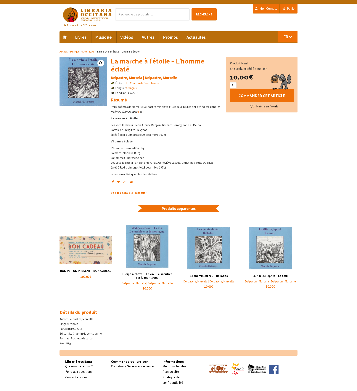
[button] (100, 63)
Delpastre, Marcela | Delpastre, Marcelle (144, 77)
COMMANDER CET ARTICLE (262, 95)
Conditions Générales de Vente (132, 366)
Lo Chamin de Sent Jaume (142, 83)
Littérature (88, 51)
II (144, 111)
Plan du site (171, 371)
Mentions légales (174, 366)
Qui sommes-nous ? (79, 366)
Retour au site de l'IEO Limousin (82, 25)
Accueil (63, 51)
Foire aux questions (78, 371)
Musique (75, 51)
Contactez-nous (76, 377)
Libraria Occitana (87, 14)
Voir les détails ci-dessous (128, 192)
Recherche (204, 14)
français (131, 88)
